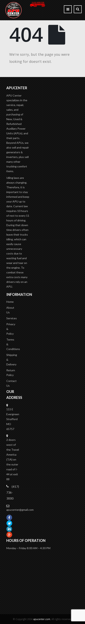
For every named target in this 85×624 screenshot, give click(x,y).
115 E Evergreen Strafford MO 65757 (12, 419)
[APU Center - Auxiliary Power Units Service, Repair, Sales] (13, 10)
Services (11, 318)
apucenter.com (41, 619)
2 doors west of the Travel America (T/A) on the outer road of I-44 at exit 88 (12, 459)
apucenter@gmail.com (20, 509)
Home (10, 301)
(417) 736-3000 (12, 492)
